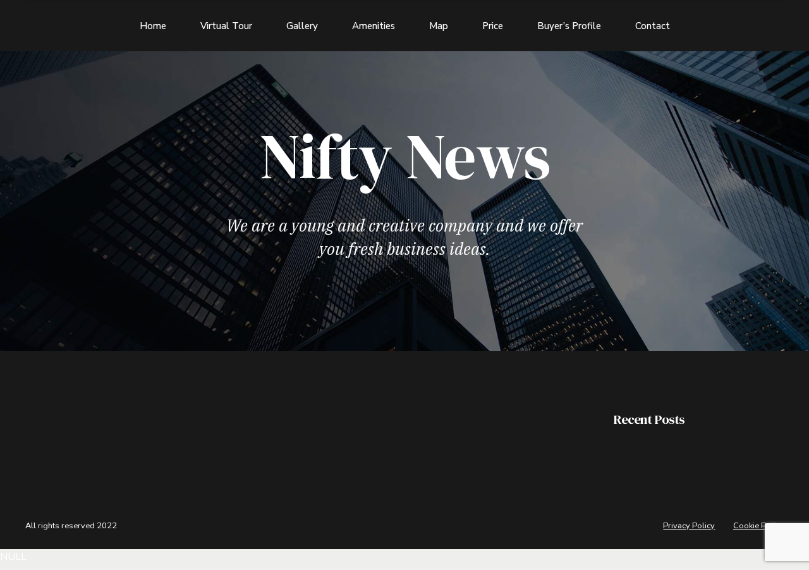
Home (153, 26)
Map (438, 26)
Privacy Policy (689, 525)
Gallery (302, 26)
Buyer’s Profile (569, 26)
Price (492, 26)
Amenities (373, 26)
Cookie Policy (758, 525)
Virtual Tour (226, 26)
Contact (652, 26)
